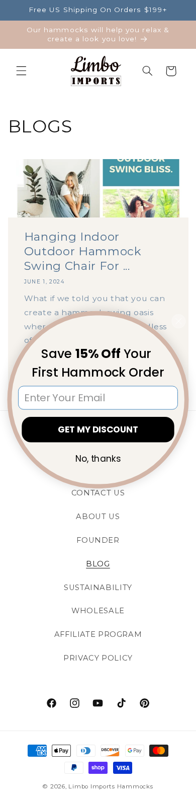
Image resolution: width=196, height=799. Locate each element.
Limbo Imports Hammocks (110, 786)
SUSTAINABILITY (98, 587)
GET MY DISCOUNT (98, 429)
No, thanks (98, 458)
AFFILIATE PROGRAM (98, 634)
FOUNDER (97, 540)
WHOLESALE (98, 610)
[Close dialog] (178, 321)
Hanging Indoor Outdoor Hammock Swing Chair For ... (82, 251)
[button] (21, 71)
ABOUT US (98, 516)
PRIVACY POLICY (98, 658)
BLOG (98, 563)
